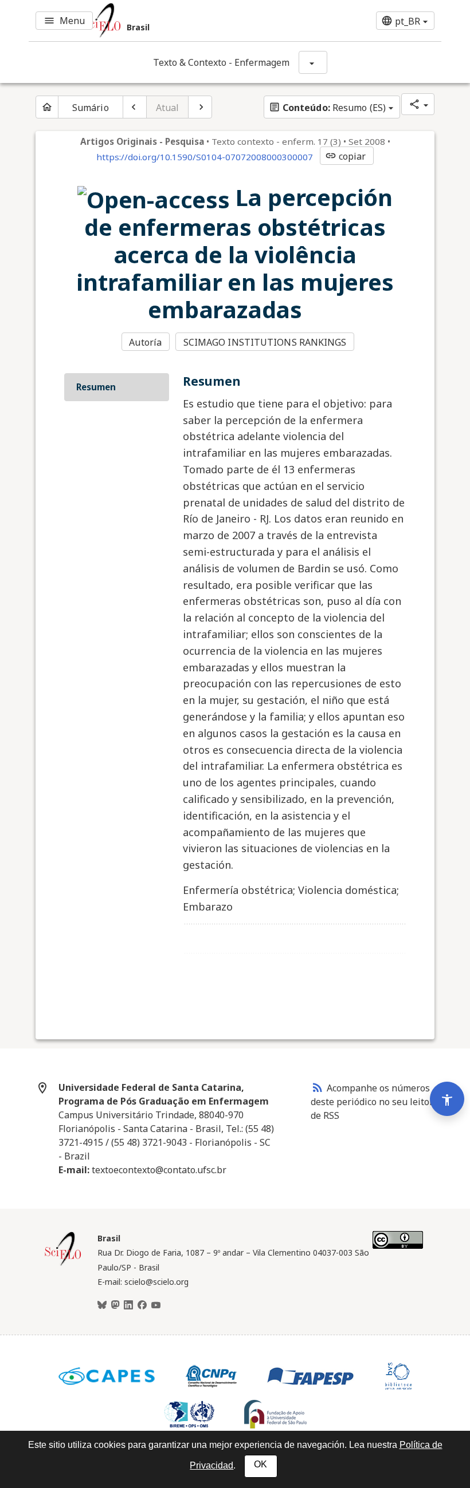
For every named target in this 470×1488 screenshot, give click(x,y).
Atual (167, 107)
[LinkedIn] (128, 1305)
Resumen (96, 387)
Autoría (145, 342)
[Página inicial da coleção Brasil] (63, 1264)
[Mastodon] (115, 1305)
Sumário (90, 107)
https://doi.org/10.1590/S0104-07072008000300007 (204, 157)
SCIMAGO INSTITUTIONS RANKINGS (265, 342)
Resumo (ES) (327, 107)
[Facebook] (142, 1305)
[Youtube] (155, 1305)
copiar (345, 156)
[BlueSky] (102, 1305)
